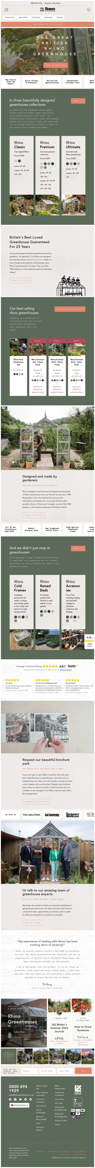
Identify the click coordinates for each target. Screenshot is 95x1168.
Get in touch (32, 923)
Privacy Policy (41, 1151)
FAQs (38, 1123)
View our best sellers (70, 309)
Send (83, 1071)
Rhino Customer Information (42, 1094)
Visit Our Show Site (41, 1087)
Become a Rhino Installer (41, 1118)
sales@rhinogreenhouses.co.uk (21, 1095)
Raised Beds (23, 17)
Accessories (48, 17)
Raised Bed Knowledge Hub (61, 1115)
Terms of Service (53, 1151)
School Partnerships (40, 1111)
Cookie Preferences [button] (79, 1154)
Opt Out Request (65, 1154)
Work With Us (41, 1106)
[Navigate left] (3, 686)
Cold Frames (35, 17)
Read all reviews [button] (66, 670)
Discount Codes (61, 1121)
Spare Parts (59, 1099)
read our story (20, 280)
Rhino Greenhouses (60, 1087)
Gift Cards (59, 1103)
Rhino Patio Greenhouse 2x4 (18, 362)
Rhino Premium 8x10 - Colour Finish (57, 362)
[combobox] (19, 1105)
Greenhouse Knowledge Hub (61, 1108)
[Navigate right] (92, 686)
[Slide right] (23, 462)
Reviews (60, 17)
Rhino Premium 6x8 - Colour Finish (38, 362)
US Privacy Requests (79, 1151)
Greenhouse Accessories (59, 1094)
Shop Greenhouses (55, 65)
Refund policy (65, 1151)
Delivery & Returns (40, 1128)
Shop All (78, 101)
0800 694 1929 (18, 1088)
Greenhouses (9, 17)
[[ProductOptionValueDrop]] (15, 374)
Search (57, 1125)
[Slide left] (8, 462)
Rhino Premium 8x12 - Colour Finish (76, 362)
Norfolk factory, (36, 260)
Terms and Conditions (40, 1100)
